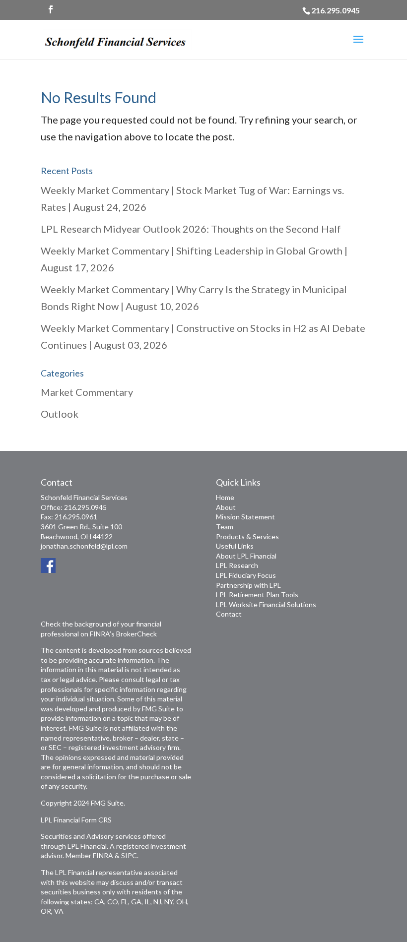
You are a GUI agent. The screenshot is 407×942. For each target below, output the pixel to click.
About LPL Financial (246, 556)
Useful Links (235, 546)
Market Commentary (87, 392)
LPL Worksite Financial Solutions (266, 604)
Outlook (59, 414)
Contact (229, 614)
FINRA (103, 855)
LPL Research (237, 565)
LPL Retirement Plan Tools (257, 594)
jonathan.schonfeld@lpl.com (84, 546)
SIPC (129, 855)
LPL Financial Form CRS (76, 820)
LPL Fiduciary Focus (246, 575)
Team (224, 526)
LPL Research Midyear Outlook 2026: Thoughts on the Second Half (191, 229)
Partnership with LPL (248, 585)
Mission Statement (245, 516)
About (226, 507)
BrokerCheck (136, 633)
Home (225, 497)
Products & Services (247, 536)
